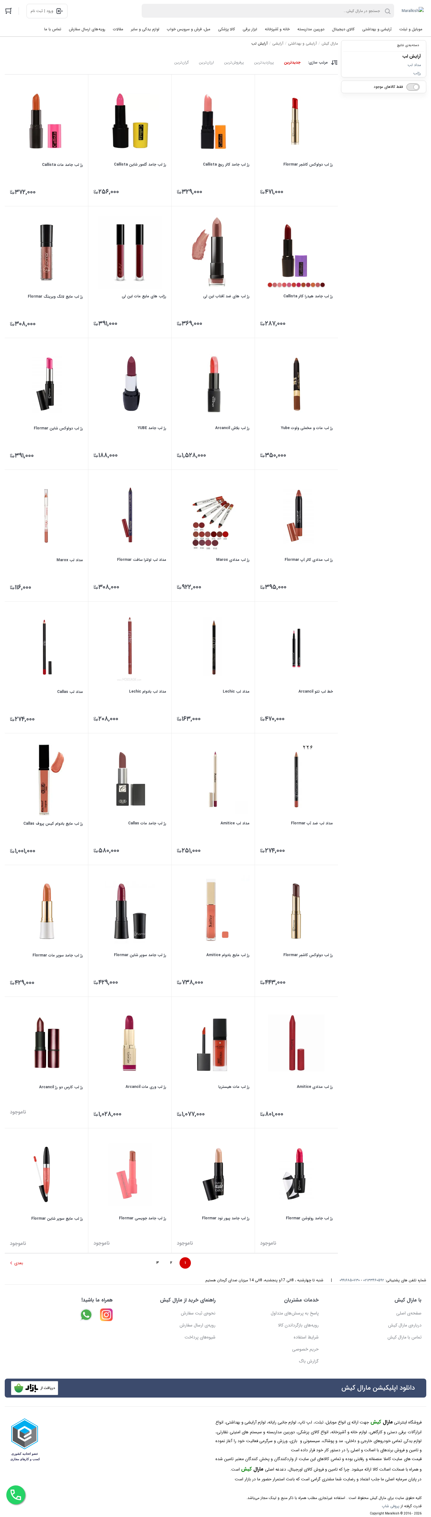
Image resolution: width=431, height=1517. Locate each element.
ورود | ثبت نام (42, 11)
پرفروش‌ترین (234, 62)
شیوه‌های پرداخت (200, 1337)
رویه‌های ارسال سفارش (87, 29)
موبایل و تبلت (410, 29)
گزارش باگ (309, 1361)
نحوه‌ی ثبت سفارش (198, 1313)
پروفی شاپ (390, 1506)
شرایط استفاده (306, 1337)
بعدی (18, 1263)
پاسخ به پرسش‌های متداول (295, 1313)
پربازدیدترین (264, 62)
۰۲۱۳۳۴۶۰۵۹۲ (373, 1280)
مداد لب (414, 65)
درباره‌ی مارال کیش (405, 1325)
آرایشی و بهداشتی (377, 29)
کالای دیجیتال (343, 29)
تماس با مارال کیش (404, 1337)
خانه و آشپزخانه (277, 29)
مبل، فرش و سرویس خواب (188, 29)
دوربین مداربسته (310, 29)
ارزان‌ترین (206, 62)
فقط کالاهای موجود (388, 87)
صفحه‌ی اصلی (409, 1313)
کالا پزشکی (226, 29)
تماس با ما (52, 29)
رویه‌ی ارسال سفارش (198, 1325)
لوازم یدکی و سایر (145, 29)
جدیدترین (292, 62)
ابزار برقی (250, 29)
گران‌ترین (181, 62)
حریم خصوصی (305, 1349)
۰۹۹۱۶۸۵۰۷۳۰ (349, 1280)
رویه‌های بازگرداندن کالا (298, 1325)
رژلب (417, 73)
